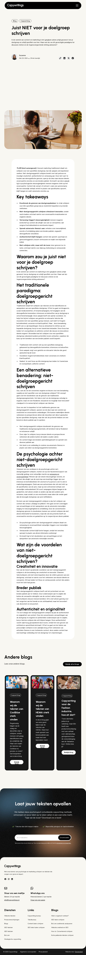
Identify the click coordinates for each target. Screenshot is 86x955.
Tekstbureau (32, 920)
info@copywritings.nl (12, 900)
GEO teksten (8, 931)
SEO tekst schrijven (57, 920)
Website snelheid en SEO (59, 927)
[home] (15, 5)
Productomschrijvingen (11, 920)
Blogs (6, 924)
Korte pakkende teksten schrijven (62, 935)
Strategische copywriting (12, 939)
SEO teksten (8, 927)
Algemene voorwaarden (28, 952)
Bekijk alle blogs (72, 664)
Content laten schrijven (35, 924)
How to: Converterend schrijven (61, 931)
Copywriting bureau (34, 916)
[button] (77, 5)
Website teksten (9, 916)
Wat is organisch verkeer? (60, 916)
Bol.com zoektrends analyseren (61, 924)
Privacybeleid (43, 952)
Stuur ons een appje (38, 900)
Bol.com (7, 935)
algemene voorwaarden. (64, 843)
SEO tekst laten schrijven (36, 927)
